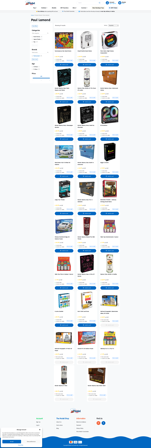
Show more (34, 45)
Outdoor (43, 8)
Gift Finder (114, 8)
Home (32, 15)
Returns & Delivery (81, 422)
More (74, 8)
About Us (58, 422)
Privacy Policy (20, 445)
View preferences (31, 441)
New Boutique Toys (98, 8)
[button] (40, 429)
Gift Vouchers (64, 8)
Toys (34, 8)
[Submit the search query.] (48, 33)
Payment (78, 425)
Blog (57, 428)
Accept (11, 441)
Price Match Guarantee (69, 11)
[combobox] (90, 3)
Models (54, 8)
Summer (83, 8)
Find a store (59, 425)
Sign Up (38, 422)
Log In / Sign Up (113, 3)
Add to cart (65, 64)
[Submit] (99, 3)
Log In (37, 425)
